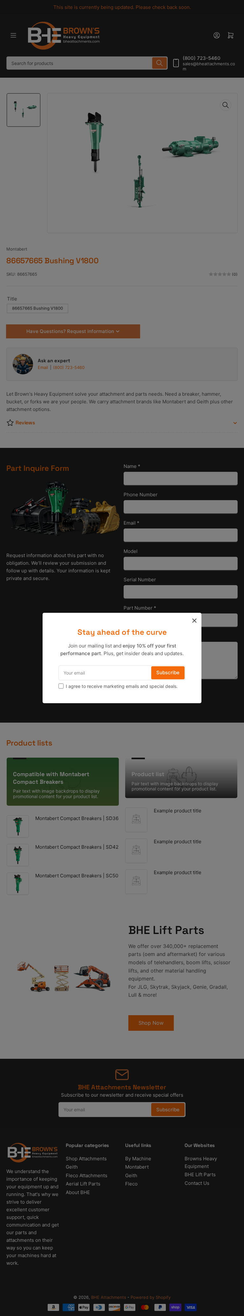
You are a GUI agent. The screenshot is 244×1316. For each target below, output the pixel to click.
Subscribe (168, 672)
